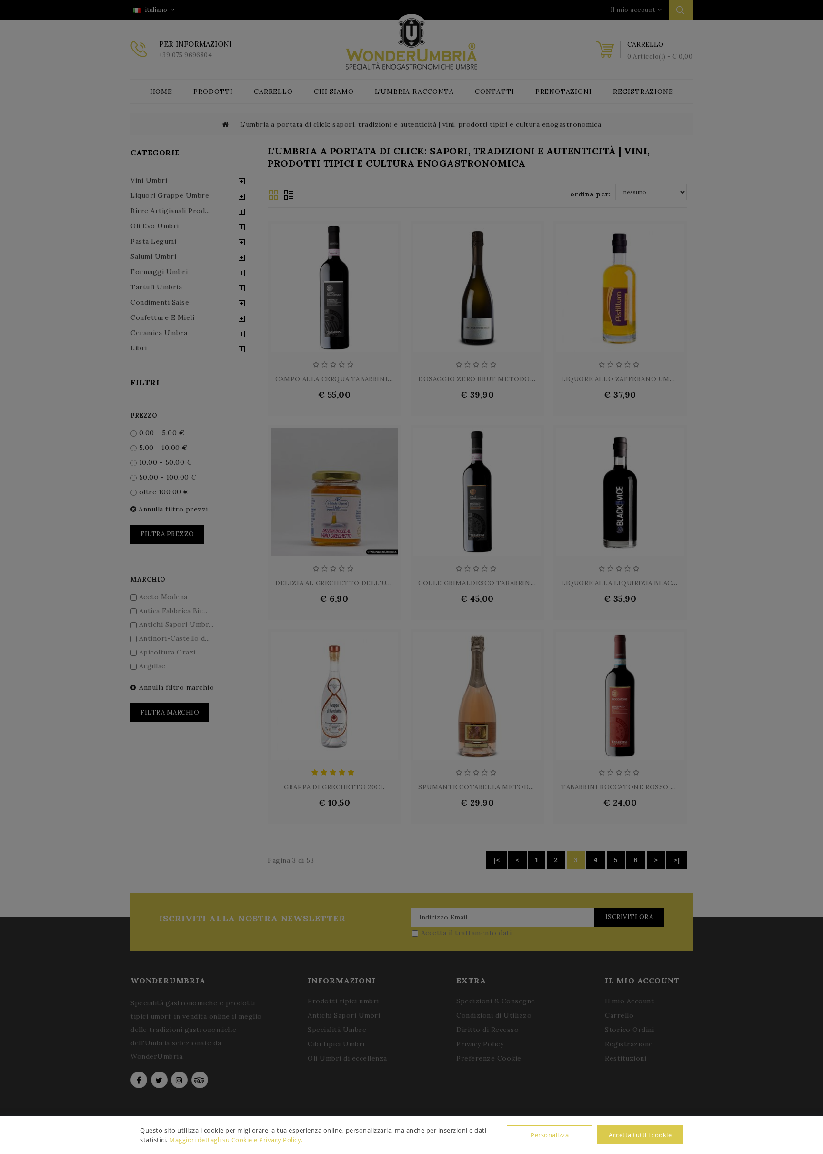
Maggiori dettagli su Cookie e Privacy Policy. (236, 1139)
